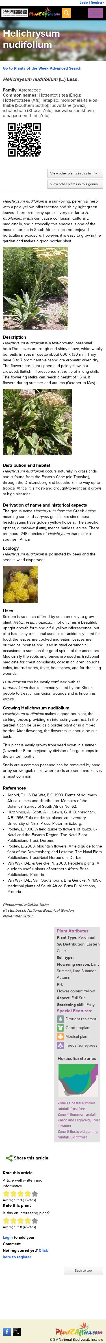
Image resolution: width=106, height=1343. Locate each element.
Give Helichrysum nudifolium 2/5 (13, 1193)
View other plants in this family (73, 173)
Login (84, 3)
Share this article (30, 1158)
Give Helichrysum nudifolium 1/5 (6, 1193)
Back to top (83, 1271)
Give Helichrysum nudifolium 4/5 (27, 1193)
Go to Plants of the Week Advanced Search (42, 68)
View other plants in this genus (74, 184)
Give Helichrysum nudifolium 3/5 (20, 1193)
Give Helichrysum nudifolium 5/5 (34, 1193)
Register (97, 3)
